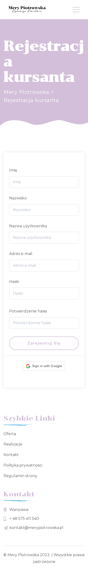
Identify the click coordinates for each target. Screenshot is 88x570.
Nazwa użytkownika (28, 226)
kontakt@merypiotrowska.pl (36, 527)
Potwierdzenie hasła (28, 311)
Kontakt (11, 454)
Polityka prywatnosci (23, 465)
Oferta (10, 434)
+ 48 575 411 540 (24, 518)
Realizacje (13, 444)
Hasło (14, 281)
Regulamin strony (20, 476)
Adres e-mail (20, 253)
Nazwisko (18, 198)
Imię (13, 170)
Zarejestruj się (44, 343)
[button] (44, 366)
